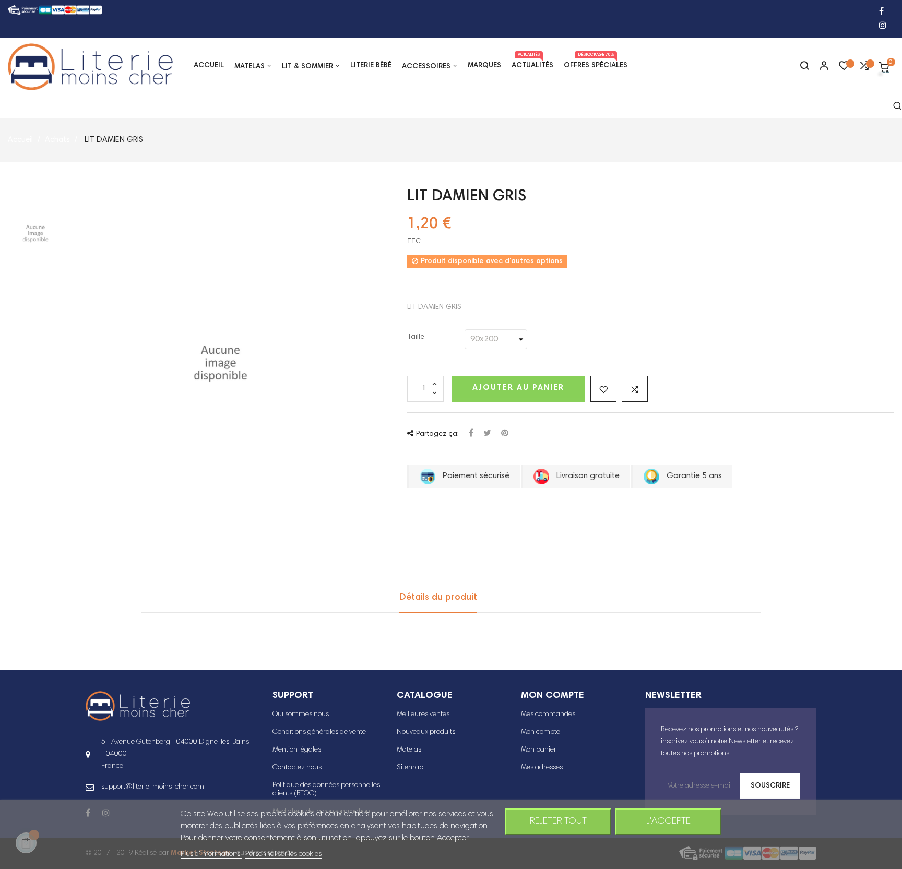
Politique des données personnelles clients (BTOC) (326, 789)
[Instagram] (882, 26)
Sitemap (410, 767)
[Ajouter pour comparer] (635, 389)
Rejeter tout (558, 821)
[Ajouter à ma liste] (603, 389)
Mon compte (540, 732)
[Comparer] (864, 68)
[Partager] (471, 433)
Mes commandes (548, 714)
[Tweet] (487, 433)
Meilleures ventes (423, 714)
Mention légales (296, 750)
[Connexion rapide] (819, 67)
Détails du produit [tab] (438, 597)
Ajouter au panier (518, 388)
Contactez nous (297, 767)
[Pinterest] (504, 433)
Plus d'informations (211, 854)
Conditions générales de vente (319, 732)
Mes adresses (542, 767)
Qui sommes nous (300, 714)
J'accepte (669, 821)
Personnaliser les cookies (283, 854)
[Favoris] (844, 68)
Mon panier (538, 750)
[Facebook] (881, 12)
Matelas (409, 750)
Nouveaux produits (426, 732)
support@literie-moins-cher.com (152, 787)
